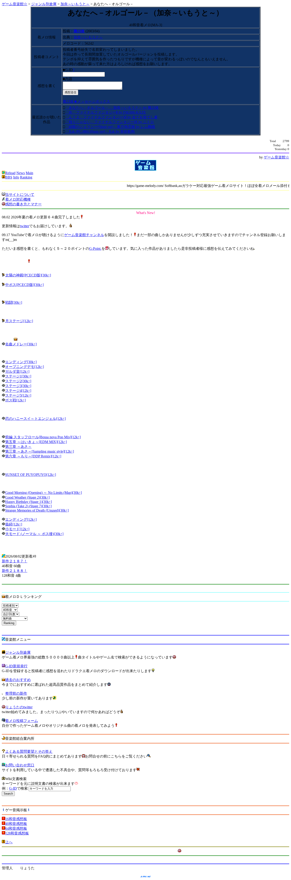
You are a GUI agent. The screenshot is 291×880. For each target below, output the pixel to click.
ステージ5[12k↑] (18, 395)
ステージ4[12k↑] (18, 391)
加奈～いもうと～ (75, 4)
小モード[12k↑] (17, 529)
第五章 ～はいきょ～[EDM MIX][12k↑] (36, 442)
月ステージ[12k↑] (19, 321)
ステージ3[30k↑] (18, 386)
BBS (8, 177)
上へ (9, 842)
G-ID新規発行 (16, 666)
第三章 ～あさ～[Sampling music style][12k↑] (39, 451)
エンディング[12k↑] (21, 519)
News (20, 173)
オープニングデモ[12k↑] (24, 367)
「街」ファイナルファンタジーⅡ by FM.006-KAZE (105, 112)
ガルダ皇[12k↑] (17, 371)
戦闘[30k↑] (13, 302)
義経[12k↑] (13, 524)
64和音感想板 (16, 828)
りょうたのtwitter (19, 707)
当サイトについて (19, 194)
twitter (24, 226)
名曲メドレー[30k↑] (21, 344)
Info (16, 177)
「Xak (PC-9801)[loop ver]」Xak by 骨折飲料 (100, 131)
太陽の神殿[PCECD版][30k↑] (28, 275)
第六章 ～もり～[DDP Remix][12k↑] (33, 456)
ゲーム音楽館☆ (14, 4)
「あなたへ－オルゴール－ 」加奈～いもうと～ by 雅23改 (112, 108)
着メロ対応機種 (18, 199)
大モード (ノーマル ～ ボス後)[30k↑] (34, 534)
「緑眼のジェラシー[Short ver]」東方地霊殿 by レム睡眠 (110, 127)
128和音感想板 (17, 833)
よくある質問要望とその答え (29, 751)
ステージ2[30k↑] (18, 381)
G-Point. (95, 248)
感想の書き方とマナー (23, 204)
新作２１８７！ (14, 561)
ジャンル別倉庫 (44, 4)
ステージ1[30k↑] (18, 376)
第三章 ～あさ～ (18, 447)
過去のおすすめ (18, 680)
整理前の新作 (16, 693)
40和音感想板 (16, 824)
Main (29, 173)
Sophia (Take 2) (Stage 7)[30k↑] (28, 506)
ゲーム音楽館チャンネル (84, 235)
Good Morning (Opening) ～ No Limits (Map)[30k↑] (43, 493)
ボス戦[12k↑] (15, 400)
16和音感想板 (16, 819)
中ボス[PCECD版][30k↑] (24, 285)
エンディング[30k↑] (21, 362)
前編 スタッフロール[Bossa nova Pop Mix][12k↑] (43, 437)
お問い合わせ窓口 (19, 765)
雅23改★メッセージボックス (86, 101)
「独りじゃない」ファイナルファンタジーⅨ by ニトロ (109, 122)
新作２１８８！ (14, 571)
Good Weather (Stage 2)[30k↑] (27, 497)
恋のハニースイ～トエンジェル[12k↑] (35, 419)
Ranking (26, 177)
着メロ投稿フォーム (21, 721)
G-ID (13, 788)
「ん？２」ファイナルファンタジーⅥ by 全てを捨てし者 (111, 117)
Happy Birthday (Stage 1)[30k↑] (28, 502)
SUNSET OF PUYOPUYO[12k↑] (30, 475)
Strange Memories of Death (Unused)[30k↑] (37, 510)
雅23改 (79, 31)
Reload (10, 173)
